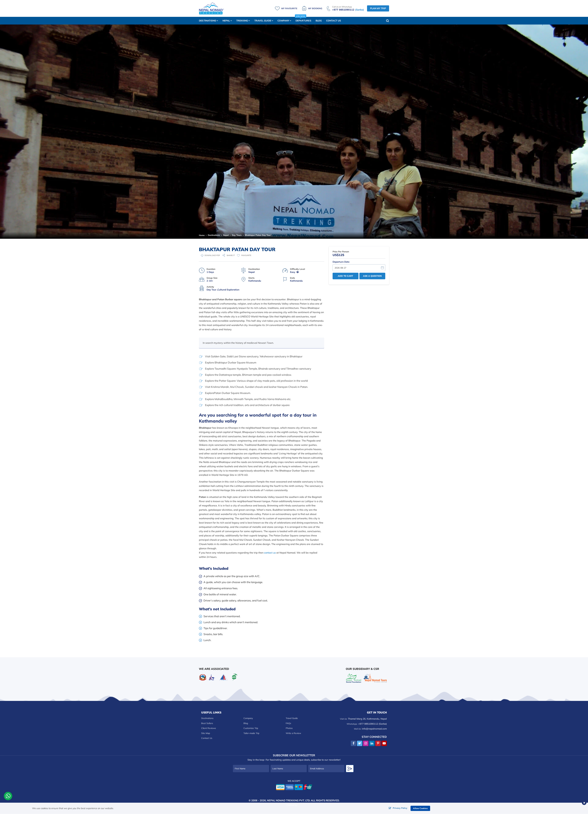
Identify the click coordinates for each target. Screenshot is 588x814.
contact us (270, 552)
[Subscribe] (350, 768)
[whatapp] (8, 796)
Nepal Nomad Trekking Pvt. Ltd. (288, 800)
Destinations (214, 235)
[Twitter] (359, 743)
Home (202, 235)
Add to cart (345, 276)
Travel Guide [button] (262, 20)
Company (248, 718)
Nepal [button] (226, 20)
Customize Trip (250, 728)
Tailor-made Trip (251, 733)
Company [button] (283, 20)
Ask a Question (372, 276)
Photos (289, 728)
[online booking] (294, 786)
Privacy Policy (400, 808)
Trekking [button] (242, 20)
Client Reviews (208, 728)
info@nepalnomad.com (374, 728)
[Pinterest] (378, 743)
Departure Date (341, 261)
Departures (303, 19)
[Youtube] (384, 743)
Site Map (205, 733)
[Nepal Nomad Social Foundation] (353, 677)
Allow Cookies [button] (420, 808)
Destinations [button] (207, 20)
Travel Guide (292, 718)
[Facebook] (353, 743)
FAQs (288, 723)
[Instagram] (365, 743)
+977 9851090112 (348, 9)
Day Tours (237, 235)
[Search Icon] (387, 20)
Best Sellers (207, 723)
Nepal (226, 235)
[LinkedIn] (372, 743)
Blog (319, 20)
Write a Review (293, 733)
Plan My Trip (378, 8)
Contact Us (333, 20)
